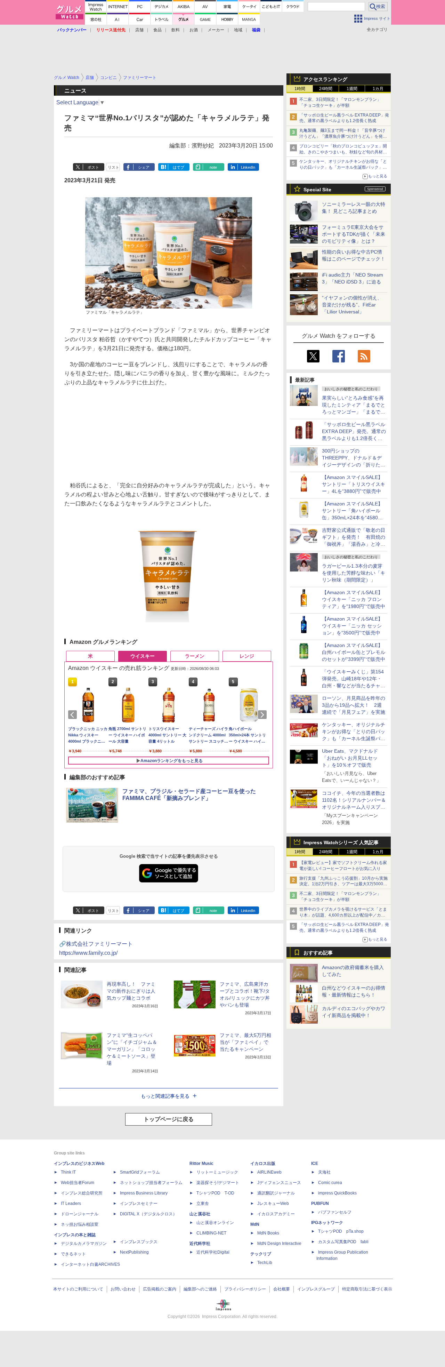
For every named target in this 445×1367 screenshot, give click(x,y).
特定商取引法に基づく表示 (367, 1289)
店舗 (139, 29)
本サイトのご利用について (78, 1289)
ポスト (93, 167)
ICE (314, 1163)
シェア (143, 167)
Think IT (68, 1172)
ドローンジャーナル (79, 1214)
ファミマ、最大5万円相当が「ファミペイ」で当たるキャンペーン (245, 1042)
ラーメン (194, 656)
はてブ (178, 167)
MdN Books (268, 1233)
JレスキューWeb (273, 1203)
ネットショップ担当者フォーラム (151, 1182)
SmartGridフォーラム (140, 1172)
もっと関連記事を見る (165, 1096)
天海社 (324, 1172)
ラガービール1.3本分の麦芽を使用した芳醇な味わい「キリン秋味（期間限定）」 (353, 573)
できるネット (73, 1254)
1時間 (299, 88)
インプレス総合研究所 (82, 1193)
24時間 (325, 88)
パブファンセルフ (334, 1212)
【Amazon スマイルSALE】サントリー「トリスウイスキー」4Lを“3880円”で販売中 (353, 484)
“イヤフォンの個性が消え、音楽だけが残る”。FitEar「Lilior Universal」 (352, 304)
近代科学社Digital (212, 1252)
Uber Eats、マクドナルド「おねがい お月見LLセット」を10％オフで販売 (350, 758)
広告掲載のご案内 (159, 1289)
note (213, 167)
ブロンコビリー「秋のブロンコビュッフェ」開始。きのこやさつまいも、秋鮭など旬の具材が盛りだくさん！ (343, 152)
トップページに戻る (169, 1119)
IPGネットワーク (327, 1222)
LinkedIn (248, 167)
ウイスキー (142, 656)
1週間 (352, 88)
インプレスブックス (138, 1241)
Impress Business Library (144, 1193)
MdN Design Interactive (279, 1243)
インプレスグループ (316, 1289)
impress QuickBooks (337, 1193)
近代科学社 (199, 1243)
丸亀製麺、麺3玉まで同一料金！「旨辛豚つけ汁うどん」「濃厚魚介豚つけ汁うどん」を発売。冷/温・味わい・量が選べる (342, 136)
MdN (254, 1224)
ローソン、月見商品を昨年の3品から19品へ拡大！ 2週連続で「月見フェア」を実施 (353, 705)
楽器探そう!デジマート (217, 1182)
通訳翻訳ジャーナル (276, 1193)
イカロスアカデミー (276, 1214)
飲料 (175, 29)
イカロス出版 (262, 1163)
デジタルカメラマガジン (84, 1243)
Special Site (317, 189)
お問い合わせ (123, 1289)
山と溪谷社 (199, 1214)
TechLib (264, 1262)
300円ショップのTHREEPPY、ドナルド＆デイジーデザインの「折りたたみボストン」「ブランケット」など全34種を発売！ (353, 464)
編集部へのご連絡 (200, 1289)
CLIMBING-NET (211, 1233)
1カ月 (378, 88)
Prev (73, 714)
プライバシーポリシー (245, 1289)
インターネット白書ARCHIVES (90, 1264)
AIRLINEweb (269, 1172)
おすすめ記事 (318, 953)
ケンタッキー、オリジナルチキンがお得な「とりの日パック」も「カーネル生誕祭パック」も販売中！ (343, 167)
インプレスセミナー (138, 1203)
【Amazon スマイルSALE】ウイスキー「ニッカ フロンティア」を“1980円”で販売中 (353, 599)
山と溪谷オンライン (215, 1222)
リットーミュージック (217, 1172)
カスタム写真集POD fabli (343, 1241)
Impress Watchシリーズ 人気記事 (341, 842)
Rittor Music (201, 1163)
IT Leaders (71, 1203)
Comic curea (330, 1182)
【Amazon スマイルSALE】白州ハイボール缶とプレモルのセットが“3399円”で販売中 (353, 652)
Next (263, 714)
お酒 (193, 29)
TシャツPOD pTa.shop (341, 1231)
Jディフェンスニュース (279, 1182)
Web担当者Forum (77, 1182)
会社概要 (281, 1289)
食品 (157, 29)
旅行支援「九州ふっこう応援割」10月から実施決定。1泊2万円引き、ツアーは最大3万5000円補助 (343, 884)
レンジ (247, 656)
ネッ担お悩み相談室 (79, 1224)
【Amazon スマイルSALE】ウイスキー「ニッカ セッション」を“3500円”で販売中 (352, 625)
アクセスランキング (325, 79)
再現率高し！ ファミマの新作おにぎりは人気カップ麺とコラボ (131, 991)
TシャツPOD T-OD (215, 1193)
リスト (113, 167)
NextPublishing (134, 1252)
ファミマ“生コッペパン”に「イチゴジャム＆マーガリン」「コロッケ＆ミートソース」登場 (132, 1049)
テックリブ (260, 1254)
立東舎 (202, 1203)
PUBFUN (320, 1203)
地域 (238, 29)
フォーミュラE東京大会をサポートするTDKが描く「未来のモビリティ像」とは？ (353, 234)
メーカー (216, 29)
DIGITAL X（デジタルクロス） (148, 1214)
